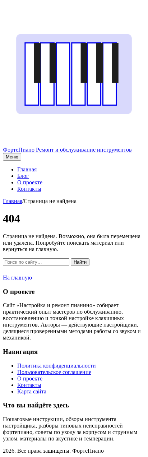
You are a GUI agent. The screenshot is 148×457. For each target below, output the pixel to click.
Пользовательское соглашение (54, 372)
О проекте (29, 182)
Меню (12, 157)
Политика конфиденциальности (56, 366)
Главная (27, 169)
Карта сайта (31, 391)
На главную (17, 277)
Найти (80, 262)
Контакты (29, 189)
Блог (23, 176)
